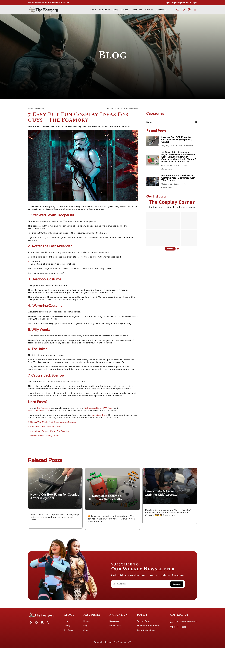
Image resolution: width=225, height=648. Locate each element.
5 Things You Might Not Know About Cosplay (52, 422)
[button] (177, 10)
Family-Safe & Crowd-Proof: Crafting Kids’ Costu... (166, 469)
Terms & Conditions (146, 630)
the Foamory (43, 408)
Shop (85, 630)
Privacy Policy (143, 621)
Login (167, 2)
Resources (114, 621)
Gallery (67, 625)
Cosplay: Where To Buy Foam (43, 436)
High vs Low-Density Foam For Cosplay (49, 431)
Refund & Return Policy (148, 625)
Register (176, 2)
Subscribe (177, 584)
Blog (85, 625)
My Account (115, 625)
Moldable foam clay (38, 410)
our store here (99, 415)
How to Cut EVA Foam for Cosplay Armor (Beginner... (52, 469)
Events (86, 621)
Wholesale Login (189, 2)
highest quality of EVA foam (98, 408)
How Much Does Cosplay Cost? (44, 426)
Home (67, 621)
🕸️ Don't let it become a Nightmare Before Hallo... (108, 469)
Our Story (68, 630)
